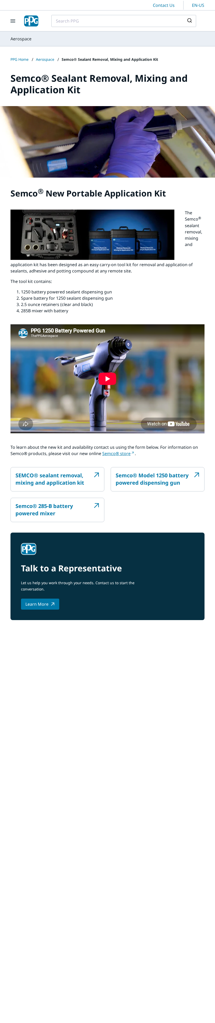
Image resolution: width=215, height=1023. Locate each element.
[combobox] (123, 21)
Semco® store (116, 453)
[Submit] (190, 21)
